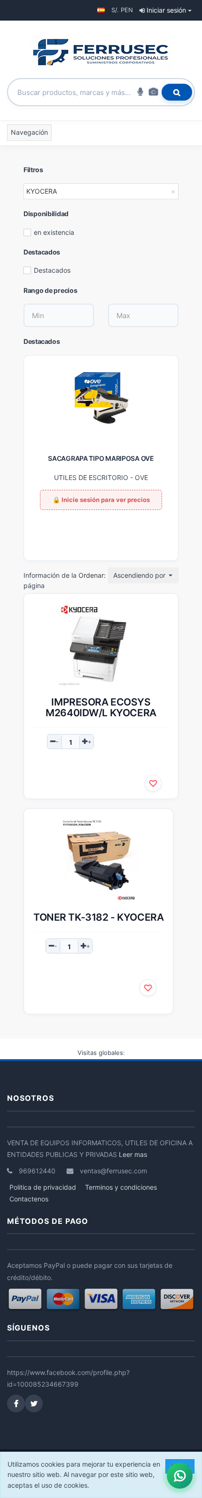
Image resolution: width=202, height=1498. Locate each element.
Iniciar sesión (166, 10)
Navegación (29, 132)
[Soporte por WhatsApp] (180, 1476)
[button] (101, 10)
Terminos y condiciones (121, 1187)
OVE (141, 477)
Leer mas (133, 1154)
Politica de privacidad (42, 1187)
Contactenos (28, 1199)
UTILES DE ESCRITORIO (91, 477)
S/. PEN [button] (122, 10)
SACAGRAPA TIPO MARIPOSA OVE (101, 458)
